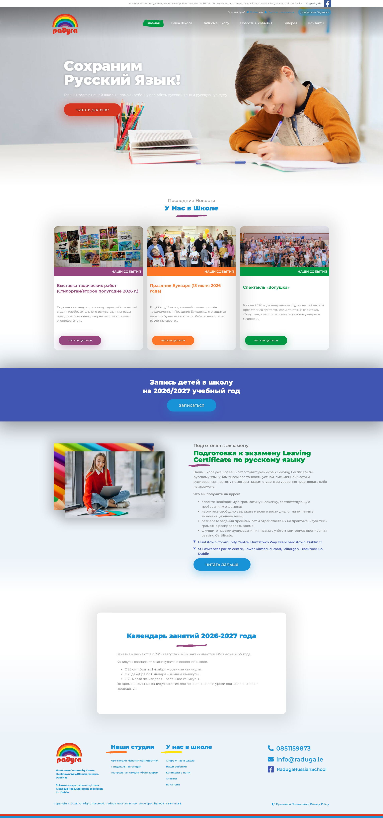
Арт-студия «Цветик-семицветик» (134, 760)
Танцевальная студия (126, 766)
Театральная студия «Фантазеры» (134, 772)
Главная (153, 23)
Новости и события (256, 23)
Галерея (290, 23)
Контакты (316, 23)
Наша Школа (181, 23)
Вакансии (173, 784)
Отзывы (171, 778)
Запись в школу (216, 23)
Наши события (126, 272)
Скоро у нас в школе (180, 760)
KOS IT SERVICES (169, 803)
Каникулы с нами (178, 772)
